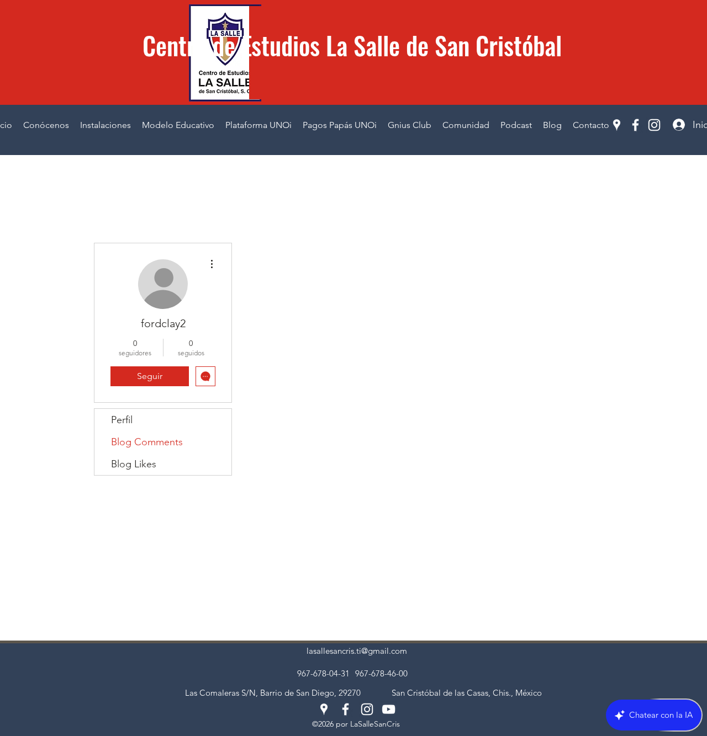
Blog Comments (147, 442)
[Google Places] (617, 125)
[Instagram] (654, 125)
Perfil (122, 420)
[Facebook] (635, 125)
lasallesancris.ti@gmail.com (357, 651)
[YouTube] (389, 709)
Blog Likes (133, 464)
